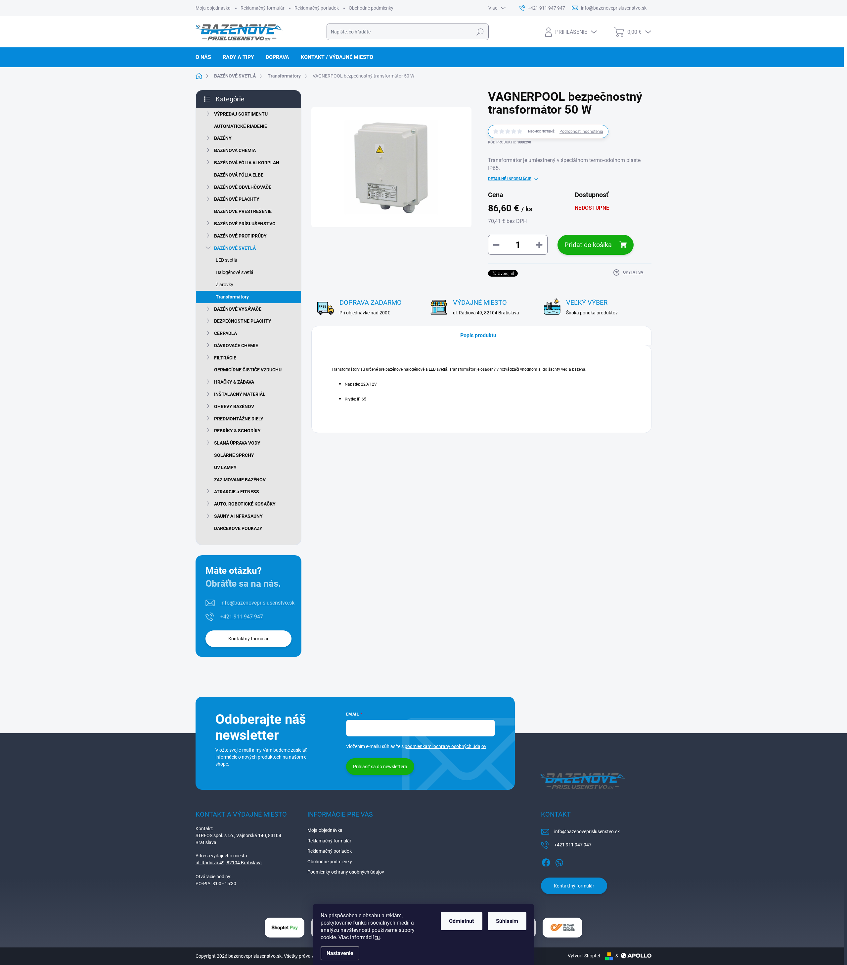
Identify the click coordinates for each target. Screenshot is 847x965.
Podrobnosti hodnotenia (581, 131)
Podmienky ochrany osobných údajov (345, 872)
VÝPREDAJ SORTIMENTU (241, 114)
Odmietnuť (461, 921)
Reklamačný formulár (263, 8)
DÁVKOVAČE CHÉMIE (236, 345)
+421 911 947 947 (241, 617)
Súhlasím (507, 921)
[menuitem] (206, 57)
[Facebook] (546, 861)
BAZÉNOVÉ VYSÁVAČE (237, 309)
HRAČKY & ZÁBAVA (234, 382)
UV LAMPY (225, 467)
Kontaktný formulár (248, 638)
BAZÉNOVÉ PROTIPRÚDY (240, 236)
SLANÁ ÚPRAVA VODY (237, 443)
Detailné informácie (509, 179)
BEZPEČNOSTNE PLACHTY (242, 321)
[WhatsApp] (559, 861)
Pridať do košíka (588, 245)
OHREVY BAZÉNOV (234, 406)
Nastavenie (340, 953)
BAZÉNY (223, 138)
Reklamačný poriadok (316, 8)
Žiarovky (224, 284)
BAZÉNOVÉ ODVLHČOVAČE (242, 187)
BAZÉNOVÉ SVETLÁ (235, 248)
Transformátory (232, 296)
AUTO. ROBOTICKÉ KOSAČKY (245, 504)
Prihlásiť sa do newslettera (380, 766)
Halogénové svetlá (234, 272)
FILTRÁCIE (225, 357)
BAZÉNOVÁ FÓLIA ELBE (238, 175)
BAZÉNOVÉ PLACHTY (236, 199)
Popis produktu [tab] (478, 335)
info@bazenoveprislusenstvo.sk (257, 603)
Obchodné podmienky (371, 8)
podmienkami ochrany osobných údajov (445, 746)
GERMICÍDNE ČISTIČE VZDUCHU (248, 369)
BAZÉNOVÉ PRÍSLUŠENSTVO (245, 223)
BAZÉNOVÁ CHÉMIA (235, 150)
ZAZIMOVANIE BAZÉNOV (240, 479)
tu (377, 937)
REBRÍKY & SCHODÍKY (237, 430)
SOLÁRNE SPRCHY (234, 455)
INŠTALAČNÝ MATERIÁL (239, 394)
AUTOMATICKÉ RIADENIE (240, 126)
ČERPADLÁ (225, 333)
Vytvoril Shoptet (584, 955)
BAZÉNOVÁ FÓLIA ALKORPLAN (246, 162)
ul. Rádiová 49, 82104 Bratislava (229, 862)
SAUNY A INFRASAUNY (238, 516)
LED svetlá (226, 260)
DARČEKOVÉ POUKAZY (238, 528)
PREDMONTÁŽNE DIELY (238, 418)
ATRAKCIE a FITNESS (236, 491)
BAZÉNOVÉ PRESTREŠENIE (243, 211)
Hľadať (480, 31)
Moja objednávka (213, 8)
